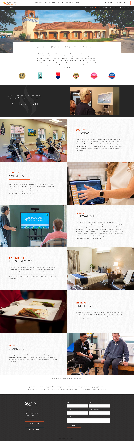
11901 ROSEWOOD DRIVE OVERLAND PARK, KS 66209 (113, 7)
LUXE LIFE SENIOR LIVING (31, 413)
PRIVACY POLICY (29, 415)
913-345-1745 (89, 7)
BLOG (26, 411)
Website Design (63, 439)
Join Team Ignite (67, 2)
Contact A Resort (34, 423)
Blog (77, 2)
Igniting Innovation (51, 2)
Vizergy (72, 439)
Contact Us (121, 2)
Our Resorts (37, 2)
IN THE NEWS (28, 409)
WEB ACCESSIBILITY (30, 418)
